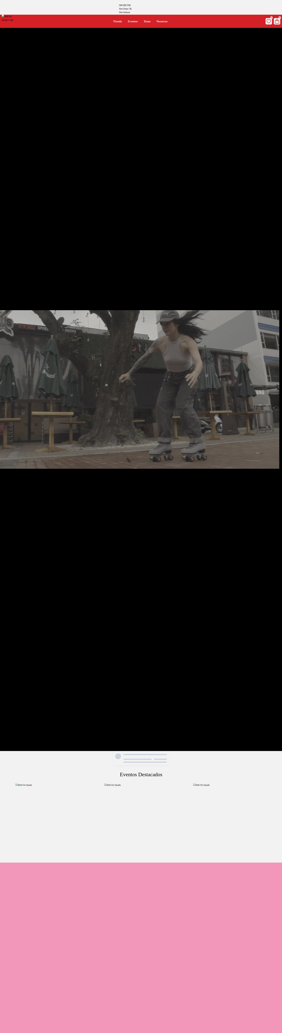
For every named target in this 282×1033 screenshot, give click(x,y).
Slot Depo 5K (125, 8)
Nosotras (162, 21)
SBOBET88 (125, 5)
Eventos (133, 21)
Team (147, 21)
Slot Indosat (124, 12)
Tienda (117, 21)
